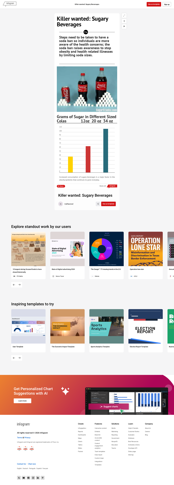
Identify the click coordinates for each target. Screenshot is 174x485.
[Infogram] (9, 4)
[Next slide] (19, 285)
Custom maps (99, 458)
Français (45, 468)
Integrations (98, 461)
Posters (80, 451)
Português (32, 468)
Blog (146, 435)
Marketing (115, 431)
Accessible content (98, 439)
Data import (98, 455)
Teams (114, 448)
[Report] (124, 26)
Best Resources (133, 441)
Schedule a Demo (134, 445)
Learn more (22, 401)
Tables (80, 445)
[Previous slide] (14, 285)
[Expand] (124, 15)
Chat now (32, 464)
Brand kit (97, 435)
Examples (131, 435)
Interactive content (101, 428)
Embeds (97, 431)
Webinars (131, 438)
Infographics (82, 428)
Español (39, 468)
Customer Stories (133, 431)
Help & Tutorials (133, 428)
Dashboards (82, 435)
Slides (80, 448)
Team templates (100, 451)
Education (115, 445)
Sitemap (131, 455)
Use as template (154, 4)
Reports (80, 431)
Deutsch (25, 468)
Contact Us (21, 464)
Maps (80, 438)
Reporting (115, 435)
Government (115, 438)
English (19, 468)
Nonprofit (114, 441)
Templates (98, 465)
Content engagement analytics (99, 445)
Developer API (132, 448)
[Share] (124, 21)
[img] (70, 164)
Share (61, 186)
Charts (80, 441)
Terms (19, 437)
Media (114, 428)
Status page (132, 451)
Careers (147, 431)
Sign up (167, 4)
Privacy (27, 437)
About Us (148, 428)
